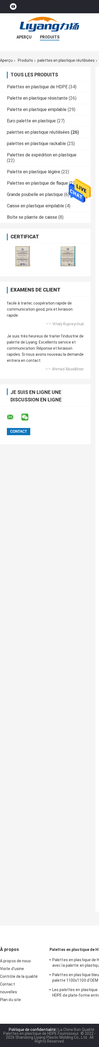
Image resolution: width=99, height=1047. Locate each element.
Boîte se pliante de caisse (32, 217)
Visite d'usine (12, 968)
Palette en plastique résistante (37, 98)
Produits (49, 37)
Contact (7, 984)
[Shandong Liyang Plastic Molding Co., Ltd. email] (14, 417)
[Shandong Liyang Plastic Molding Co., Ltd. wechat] (28, 417)
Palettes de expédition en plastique (41, 155)
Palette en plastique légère (33, 171)
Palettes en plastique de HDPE (37, 86)
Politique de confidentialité (32, 1029)
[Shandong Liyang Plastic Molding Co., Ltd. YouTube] (13, 6)
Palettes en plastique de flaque (37, 183)
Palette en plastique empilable (37, 109)
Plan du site (10, 999)
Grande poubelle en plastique (35, 194)
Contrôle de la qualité (19, 976)
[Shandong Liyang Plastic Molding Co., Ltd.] (49, 24)
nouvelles (8, 992)
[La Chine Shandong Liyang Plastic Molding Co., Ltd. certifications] (22, 256)
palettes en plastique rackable (36, 143)
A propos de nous (15, 961)
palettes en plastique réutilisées (66, 60)
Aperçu (24, 37)
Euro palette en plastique (31, 120)
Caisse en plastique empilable (35, 205)
